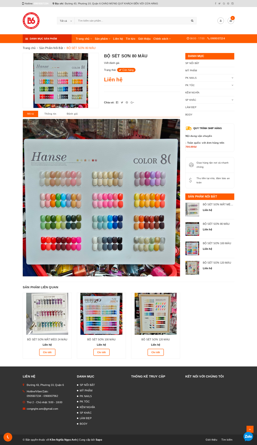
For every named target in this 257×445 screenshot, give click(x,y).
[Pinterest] (228, 3)
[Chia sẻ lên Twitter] (122, 102)
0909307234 (41, 3)
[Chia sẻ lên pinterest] (127, 102)
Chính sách (161, 38)
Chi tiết (47, 352)
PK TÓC (190, 85)
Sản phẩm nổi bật (202, 196)
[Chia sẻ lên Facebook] (117, 102)
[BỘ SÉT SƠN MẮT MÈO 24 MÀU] (47, 314)
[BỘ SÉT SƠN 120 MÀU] (155, 314)
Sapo (99, 439)
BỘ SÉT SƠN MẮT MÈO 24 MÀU (223, 204)
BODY (188, 114)
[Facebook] (215, 3)
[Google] (224, 3)
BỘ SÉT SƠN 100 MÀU (217, 243)
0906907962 (51, 395)
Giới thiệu (144, 38)
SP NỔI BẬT (192, 63)
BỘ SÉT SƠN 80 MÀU (216, 223)
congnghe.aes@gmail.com (42, 408)
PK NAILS (191, 77)
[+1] (132, 102)
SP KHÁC (190, 99)
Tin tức (130, 38)
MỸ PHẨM (191, 70)
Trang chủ (83, 38)
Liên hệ (118, 38)
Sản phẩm (102, 38)
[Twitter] (219, 3)
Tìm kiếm (227, 439)
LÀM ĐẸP (190, 107)
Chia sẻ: (109, 102)
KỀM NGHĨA (192, 92)
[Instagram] (232, 3)
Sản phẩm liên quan (40, 287)
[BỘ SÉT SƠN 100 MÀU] (101, 314)
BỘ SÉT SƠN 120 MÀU (217, 262)
